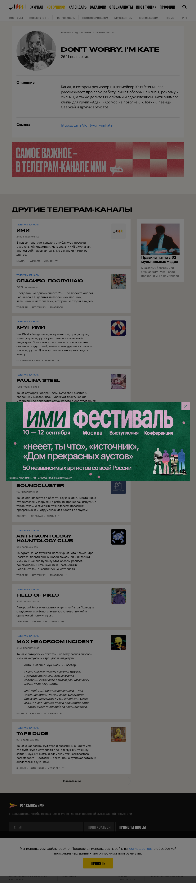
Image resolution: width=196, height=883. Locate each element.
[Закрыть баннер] (185, 406)
